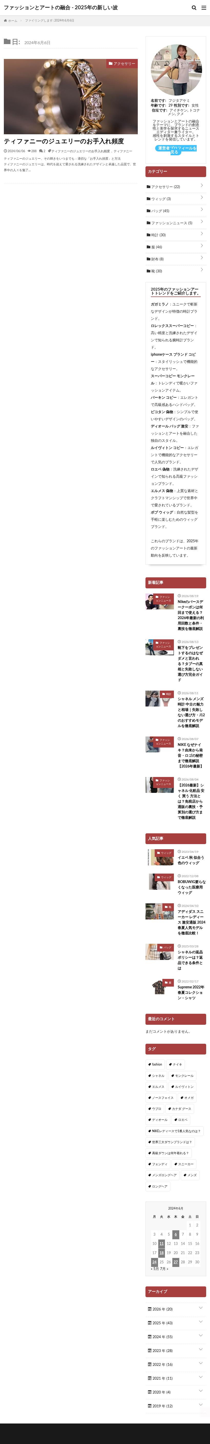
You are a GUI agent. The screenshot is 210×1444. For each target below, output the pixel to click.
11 (162, 1244)
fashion (157, 1064)
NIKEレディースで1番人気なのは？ (176, 1131)
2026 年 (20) (162, 1309)
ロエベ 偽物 (160, 469)
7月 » (164, 1269)
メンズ (192, 1175)
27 (176, 1262)
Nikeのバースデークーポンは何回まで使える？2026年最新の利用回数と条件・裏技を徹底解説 (191, 615)
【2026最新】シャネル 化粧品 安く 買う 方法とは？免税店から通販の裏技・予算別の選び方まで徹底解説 (191, 802)
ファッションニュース (171, 223)
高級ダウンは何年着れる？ (170, 1153)
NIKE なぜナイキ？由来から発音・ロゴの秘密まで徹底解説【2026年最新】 (191, 755)
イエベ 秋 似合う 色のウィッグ (191, 860)
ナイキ (177, 1064)
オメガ (189, 1097)
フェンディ (159, 1164)
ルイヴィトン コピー (167, 448)
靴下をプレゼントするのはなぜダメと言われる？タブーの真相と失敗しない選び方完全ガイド (190, 664)
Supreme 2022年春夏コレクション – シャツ (191, 993)
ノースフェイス (163, 1097)
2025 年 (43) (162, 1323)
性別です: (181, 105)
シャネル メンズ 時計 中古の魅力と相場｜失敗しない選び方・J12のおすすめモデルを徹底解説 (191, 712)
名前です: (158, 101)
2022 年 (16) (162, 1365)
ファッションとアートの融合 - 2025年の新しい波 (61, 7)
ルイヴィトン (184, 1086)
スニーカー (186, 1164)
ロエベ (182, 1119)
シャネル (158, 1075)
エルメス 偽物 (162, 491)
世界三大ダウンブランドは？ (172, 1142)
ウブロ (156, 1108)
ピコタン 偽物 (162, 412)
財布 (157, 259)
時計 (158, 235)
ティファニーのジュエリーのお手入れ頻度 (64, 141)
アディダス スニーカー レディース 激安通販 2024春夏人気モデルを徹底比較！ (191, 922)
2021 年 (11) (162, 1378)
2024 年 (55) (162, 1337)
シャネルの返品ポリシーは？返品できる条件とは (190, 960)
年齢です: (158, 105)
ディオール (159, 1119)
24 (154, 1262)
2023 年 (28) (162, 1351)
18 (162, 1253)
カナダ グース (181, 1108)
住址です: (159, 110)
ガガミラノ (160, 304)
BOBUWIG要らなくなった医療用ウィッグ (192, 887)
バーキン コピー (164, 398)
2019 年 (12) (162, 1406)
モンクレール (184, 1075)
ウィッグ (160, 199)
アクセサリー (165, 187)
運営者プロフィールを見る (177, 150)
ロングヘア (159, 1186)
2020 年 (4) (161, 1392)
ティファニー (123, 150)
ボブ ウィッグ (162, 512)
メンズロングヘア (164, 1175)
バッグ (159, 211)
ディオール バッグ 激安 (169, 426)
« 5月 (155, 1269)
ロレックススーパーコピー (172, 326)
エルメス (158, 1086)
